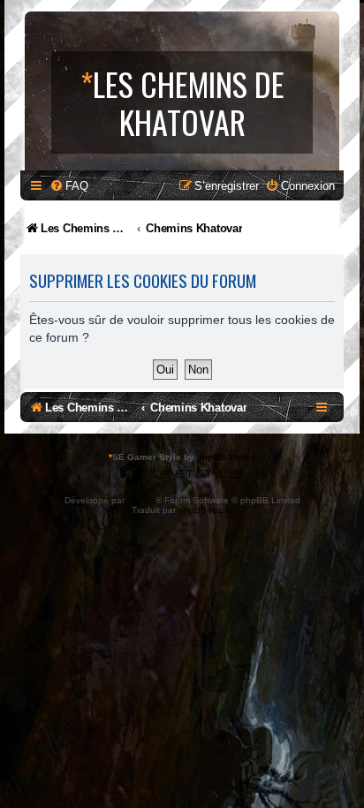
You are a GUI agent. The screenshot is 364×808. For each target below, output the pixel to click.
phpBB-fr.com (205, 510)
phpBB (141, 500)
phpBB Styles (226, 457)
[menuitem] (68, 186)
